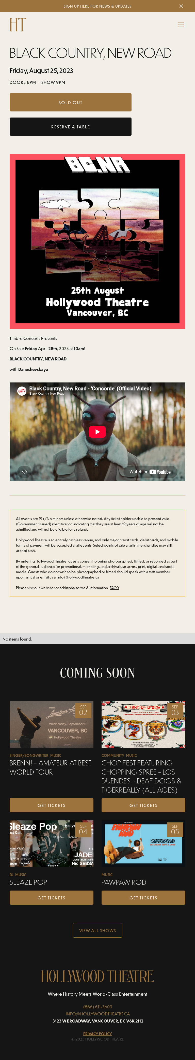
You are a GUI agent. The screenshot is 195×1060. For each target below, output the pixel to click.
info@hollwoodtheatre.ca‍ (78, 577)
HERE (84, 6)
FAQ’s (114, 587)
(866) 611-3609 (97, 1006)
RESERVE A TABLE (70, 126)
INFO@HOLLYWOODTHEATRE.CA (98, 1013)
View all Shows (97, 930)
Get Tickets (52, 805)
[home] (18, 24)
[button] (180, 25)
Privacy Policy (97, 1033)
